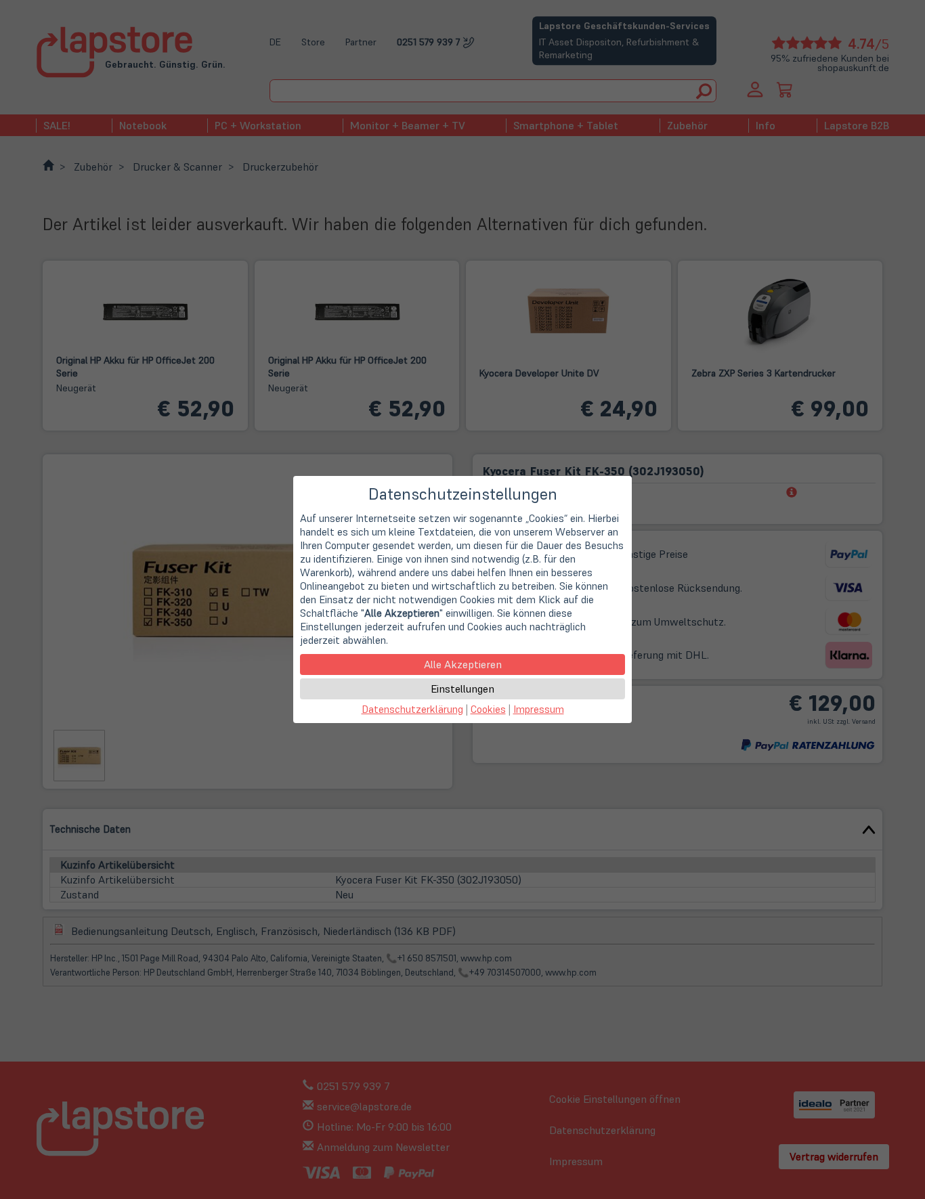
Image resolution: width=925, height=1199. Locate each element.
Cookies (488, 709)
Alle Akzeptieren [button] (463, 664)
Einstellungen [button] (462, 688)
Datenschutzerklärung (412, 709)
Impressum (538, 709)
